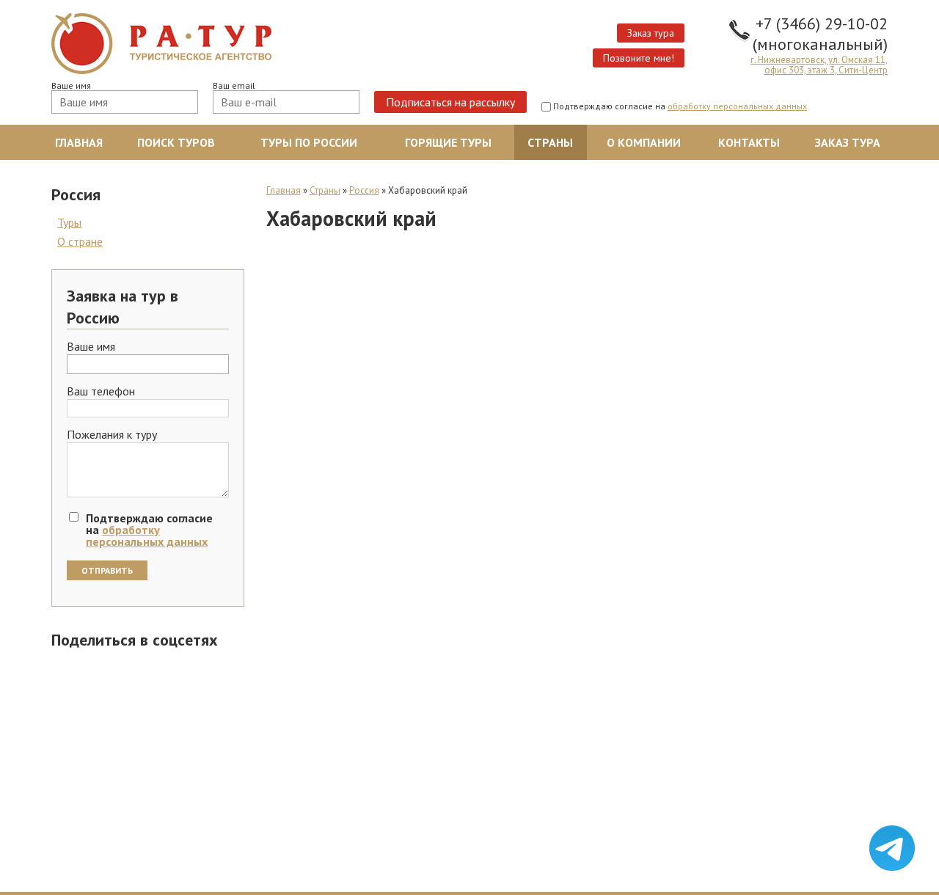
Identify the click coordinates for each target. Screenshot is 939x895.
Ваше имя (71, 85)
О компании (644, 142)
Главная (79, 142)
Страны (550, 142)
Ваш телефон (101, 391)
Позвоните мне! (638, 58)
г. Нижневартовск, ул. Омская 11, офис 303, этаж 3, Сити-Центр (819, 65)
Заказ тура (650, 33)
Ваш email (234, 85)
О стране (80, 241)
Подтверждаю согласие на (680, 106)
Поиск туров (176, 142)
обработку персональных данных (737, 106)
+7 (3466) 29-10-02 (822, 23)
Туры (69, 222)
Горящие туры (448, 142)
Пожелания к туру (112, 435)
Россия (364, 190)
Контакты (749, 142)
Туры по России (308, 142)
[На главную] (254, 43)
